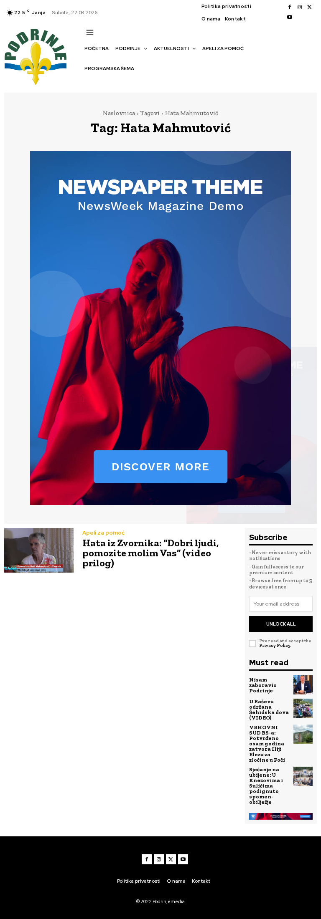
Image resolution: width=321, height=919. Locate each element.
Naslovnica (119, 113)
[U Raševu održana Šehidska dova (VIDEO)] (303, 708)
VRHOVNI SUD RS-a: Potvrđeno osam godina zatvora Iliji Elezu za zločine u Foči (267, 743)
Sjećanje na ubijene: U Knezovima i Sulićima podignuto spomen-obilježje (266, 785)
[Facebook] (290, 8)
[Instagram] (300, 8)
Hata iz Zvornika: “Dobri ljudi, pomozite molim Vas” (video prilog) (150, 553)
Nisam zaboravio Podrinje (263, 685)
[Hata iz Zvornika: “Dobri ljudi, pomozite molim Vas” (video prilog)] (39, 550)
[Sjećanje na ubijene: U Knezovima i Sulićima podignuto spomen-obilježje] (303, 776)
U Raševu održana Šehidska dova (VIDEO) (269, 709)
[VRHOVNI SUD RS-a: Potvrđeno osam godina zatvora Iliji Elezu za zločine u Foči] (303, 734)
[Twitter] (310, 8)
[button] (88, 83)
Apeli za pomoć (103, 532)
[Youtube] (290, 18)
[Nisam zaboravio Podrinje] (303, 684)
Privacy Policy (274, 645)
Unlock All (281, 624)
